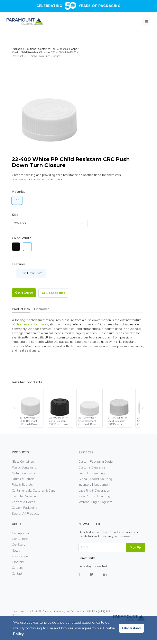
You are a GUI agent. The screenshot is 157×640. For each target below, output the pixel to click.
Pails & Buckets (22, 485)
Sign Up (135, 547)
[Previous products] (14, 408)
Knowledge (20, 556)
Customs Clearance (91, 467)
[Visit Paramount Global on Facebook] (84, 577)
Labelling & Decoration (94, 491)
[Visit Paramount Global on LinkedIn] (109, 577)
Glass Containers (23, 462)
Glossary (18, 562)
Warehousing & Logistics (95, 502)
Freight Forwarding (91, 473)
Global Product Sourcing (95, 479)
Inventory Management (94, 485)
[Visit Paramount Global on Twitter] (96, 577)
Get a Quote (24, 293)
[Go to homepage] (25, 21)
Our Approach (21, 533)
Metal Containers (23, 473)
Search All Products (25, 514)
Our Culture (20, 539)
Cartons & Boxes (23, 502)
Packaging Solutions (24, 49)
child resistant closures (32, 324)
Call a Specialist (53, 293)
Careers (17, 568)
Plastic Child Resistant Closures (31, 52)
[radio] (16, 247)
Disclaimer (41, 309)
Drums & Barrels (23, 479)
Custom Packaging (24, 508)
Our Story (18, 545)
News (16, 551)
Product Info (21, 309)
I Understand (131, 628)
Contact (17, 574)
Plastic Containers (24, 467)
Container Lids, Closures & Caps (57, 49)
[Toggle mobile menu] (146, 21)
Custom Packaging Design (96, 462)
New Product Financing (94, 496)
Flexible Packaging (25, 496)
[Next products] (142, 408)
